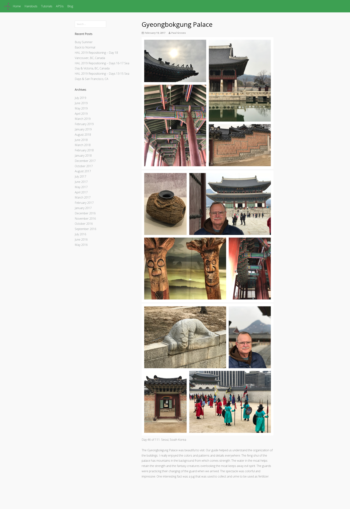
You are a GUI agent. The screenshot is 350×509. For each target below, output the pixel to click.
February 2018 (84, 150)
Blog (70, 6)
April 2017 (81, 192)
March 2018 (83, 145)
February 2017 (84, 203)
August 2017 (83, 171)
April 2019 (81, 114)
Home (17, 6)
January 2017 (83, 208)
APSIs (60, 6)
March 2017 (83, 197)
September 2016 (85, 229)
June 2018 (81, 140)
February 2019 (84, 124)
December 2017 (85, 161)
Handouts (30, 6)
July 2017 (80, 176)
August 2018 (83, 135)
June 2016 (81, 239)
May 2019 (81, 108)
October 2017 (84, 166)
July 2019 (80, 98)
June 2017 (81, 182)
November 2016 (85, 219)
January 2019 (83, 129)
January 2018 (83, 156)
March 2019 (83, 119)
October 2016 (84, 224)
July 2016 (80, 234)
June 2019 (81, 103)
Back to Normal (85, 47)
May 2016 (81, 245)
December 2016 (85, 213)
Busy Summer (84, 42)
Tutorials (46, 6)
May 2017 (81, 187)
